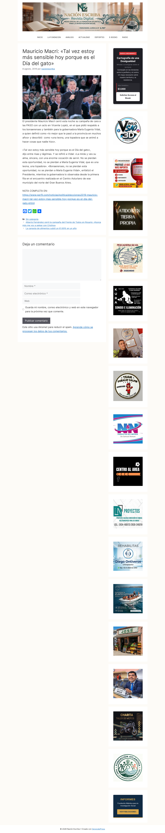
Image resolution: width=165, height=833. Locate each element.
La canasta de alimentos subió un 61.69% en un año (51, 228)
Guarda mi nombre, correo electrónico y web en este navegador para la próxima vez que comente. (61, 309)
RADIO (125, 37)
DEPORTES (99, 37)
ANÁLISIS (70, 37)
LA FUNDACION (54, 37)
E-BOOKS (113, 37)
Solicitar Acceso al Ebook (128, 96)
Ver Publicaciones (128, 812)
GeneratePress (98, 829)
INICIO (40, 37)
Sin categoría (32, 219)
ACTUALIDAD (84, 37)
